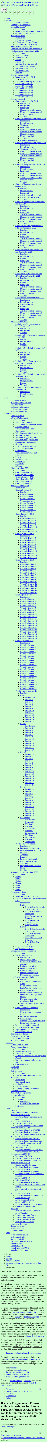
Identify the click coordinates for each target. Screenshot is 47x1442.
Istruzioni (23, 79)
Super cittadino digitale (29, 973)
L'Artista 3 (29, 831)
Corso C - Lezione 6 (28, 545)
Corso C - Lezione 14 (28, 555)
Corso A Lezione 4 (27, 499)
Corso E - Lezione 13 (28, 614)
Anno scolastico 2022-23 (20, 1128)
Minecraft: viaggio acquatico (26, 437)
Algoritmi (24, 855)
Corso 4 (23, 787)
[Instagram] (19, 14)
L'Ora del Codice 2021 (24, 90)
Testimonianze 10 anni (19, 1045)
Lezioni (23, 905)
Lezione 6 (29, 732)
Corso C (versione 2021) (24, 477)
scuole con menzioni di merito (17, 1374)
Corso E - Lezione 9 (28, 610)
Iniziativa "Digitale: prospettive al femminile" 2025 (28, 388)
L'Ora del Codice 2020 (24, 88)
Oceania (18, 444)
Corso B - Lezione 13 (28, 531)
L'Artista (18, 466)
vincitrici (13, 1368)
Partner (8, 1398)
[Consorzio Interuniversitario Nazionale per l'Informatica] (23, 1438)
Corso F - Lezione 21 (28, 673)
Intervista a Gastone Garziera (26, 1215)
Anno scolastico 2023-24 (20, 1121)
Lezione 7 (29, 706)
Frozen (18, 457)
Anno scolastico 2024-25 (20, 1115)
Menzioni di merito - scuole (25, 68)
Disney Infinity (21, 459)
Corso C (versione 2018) (24, 534)
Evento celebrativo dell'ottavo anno (28, 1141)
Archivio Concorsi (18, 99)
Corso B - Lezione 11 (28, 529)
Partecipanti (19, 62)
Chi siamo (9, 1389)
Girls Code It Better (22, 1082)
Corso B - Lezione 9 (28, 525)
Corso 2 (23, 724)
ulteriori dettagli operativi (34, 1336)
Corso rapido (25, 818)
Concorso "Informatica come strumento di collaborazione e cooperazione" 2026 (26, 50)
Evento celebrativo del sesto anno (28, 1160)
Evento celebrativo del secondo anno (29, 1195)
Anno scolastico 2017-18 (20, 1169)
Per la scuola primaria (23, 955)
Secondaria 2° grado (18, 892)
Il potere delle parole (28, 970)
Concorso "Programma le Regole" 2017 (30, 119)
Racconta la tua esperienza (21, 1093)
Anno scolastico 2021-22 (20, 1136)
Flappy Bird (20, 462)
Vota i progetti (25, 125)
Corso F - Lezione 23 (28, 678)
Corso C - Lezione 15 (28, 558)
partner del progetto (31, 1317)
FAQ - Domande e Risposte (21, 1241)
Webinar (14, 1110)
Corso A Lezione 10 (28, 505)
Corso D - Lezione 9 (28, 577)
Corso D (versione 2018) (24, 560)
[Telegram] (28, 14)
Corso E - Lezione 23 (28, 632)
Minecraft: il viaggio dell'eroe (26, 440)
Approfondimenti (17, 1040)
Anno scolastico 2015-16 (20, 1193)
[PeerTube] (15, 14)
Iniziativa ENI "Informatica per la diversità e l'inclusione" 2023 (28, 362)
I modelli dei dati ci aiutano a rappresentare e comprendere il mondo (32, 994)
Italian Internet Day (22, 1198)
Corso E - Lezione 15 (28, 617)
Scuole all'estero (17, 405)
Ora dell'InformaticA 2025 (25, 33)
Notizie (8, 1108)
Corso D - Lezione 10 (28, 579)
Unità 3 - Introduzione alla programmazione (35, 908)
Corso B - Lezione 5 (28, 520)
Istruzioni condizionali (28, 859)
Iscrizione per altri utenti (20, 411)
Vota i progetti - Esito (28, 149)
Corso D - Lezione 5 (28, 569)
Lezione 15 (29, 778)
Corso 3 (23, 752)
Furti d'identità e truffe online (31, 988)
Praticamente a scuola (23, 1032)
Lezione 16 (29, 719)
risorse (17, 1317)
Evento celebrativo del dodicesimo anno (26, 1112)
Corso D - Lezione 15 (28, 588)
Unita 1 (18, 877)
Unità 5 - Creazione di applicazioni (33, 912)
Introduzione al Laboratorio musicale (29, 424)
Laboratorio (19, 464)
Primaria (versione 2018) (20, 486)
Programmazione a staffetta (30, 866)
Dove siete (15, 1069)
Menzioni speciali (27, 136)
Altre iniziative (16, 1077)
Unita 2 (18, 879)
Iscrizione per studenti (19, 409)
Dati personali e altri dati (29, 975)
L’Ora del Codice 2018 (24, 84)
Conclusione (30, 842)
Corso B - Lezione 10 (28, 527)
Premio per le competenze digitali (28, 1143)
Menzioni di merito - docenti (26, 66)
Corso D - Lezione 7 (28, 573)
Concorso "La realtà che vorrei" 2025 (29, 298)
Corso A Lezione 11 (27, 507)
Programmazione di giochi (25, 946)
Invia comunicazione (18, 1237)
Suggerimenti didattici (19, 1239)
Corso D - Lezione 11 (28, 582)
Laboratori (19, 1099)
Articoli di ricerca (17, 1228)
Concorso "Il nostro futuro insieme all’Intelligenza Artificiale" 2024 (28, 275)
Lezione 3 (29, 700)
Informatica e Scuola (23, 40)
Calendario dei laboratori (29, 1104)
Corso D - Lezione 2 (28, 564)
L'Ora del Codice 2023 (24, 95)
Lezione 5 (29, 704)
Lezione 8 (29, 708)
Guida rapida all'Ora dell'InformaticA (29, 31)
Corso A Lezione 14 (28, 512)
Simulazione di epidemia (24, 429)
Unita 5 (18, 885)
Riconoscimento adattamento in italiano (30, 1134)
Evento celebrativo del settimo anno (29, 1150)
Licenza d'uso (11, 1396)
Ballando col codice (22, 435)
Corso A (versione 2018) (24, 490)
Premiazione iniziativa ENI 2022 (27, 1139)
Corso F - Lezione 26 (28, 684)
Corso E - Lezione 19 (28, 623)
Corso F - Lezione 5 (28, 649)
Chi (7, 398)
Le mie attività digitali (28, 986)
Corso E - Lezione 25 (28, 636)
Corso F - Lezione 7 (28, 652)
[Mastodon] (32, 14)
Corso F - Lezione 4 (28, 647)
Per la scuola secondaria (24, 977)
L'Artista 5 (29, 839)
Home (8, 18)
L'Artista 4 (29, 835)
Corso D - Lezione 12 (28, 584)
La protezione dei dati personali (27, 1025)
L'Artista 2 (29, 826)
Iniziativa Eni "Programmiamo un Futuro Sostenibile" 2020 (28, 325)
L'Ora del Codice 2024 (24, 97)
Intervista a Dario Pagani (24, 1217)
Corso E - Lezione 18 (28, 621)
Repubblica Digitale (23, 1053)
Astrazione (24, 863)
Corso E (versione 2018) (24, 595)
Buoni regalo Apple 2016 (25, 77)
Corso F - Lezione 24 (28, 680)
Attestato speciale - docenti (30, 195)
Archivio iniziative (18, 1095)
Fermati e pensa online (28, 968)
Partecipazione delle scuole (21, 403)
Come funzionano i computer (26, 1008)
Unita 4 (18, 883)
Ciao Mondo (20, 431)
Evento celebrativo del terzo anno (28, 1182)
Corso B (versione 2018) (24, 514)
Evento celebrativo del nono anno (28, 1132)
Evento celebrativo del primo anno (28, 1204)
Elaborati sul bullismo (28, 140)
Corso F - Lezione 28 (28, 689)
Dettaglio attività (31, 925)
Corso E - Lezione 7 (28, 606)
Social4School (20, 1084)
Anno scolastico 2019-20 (20, 1154)
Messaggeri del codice (19, 1224)
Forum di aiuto (16, 1244)
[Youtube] (11, 14)
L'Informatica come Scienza (26, 44)
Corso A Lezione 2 (27, 496)
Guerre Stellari (21, 451)
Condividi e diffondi (18, 1091)
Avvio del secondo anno (24, 1200)
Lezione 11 (29, 713)
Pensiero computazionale (29, 848)
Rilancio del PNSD (22, 1180)
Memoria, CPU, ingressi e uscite (32, 1021)
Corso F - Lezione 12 (28, 660)
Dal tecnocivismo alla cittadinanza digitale (28, 1000)
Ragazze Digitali (21, 1086)
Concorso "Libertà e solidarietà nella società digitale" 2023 (29, 251)
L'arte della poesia (22, 427)
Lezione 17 (29, 748)
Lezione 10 (29, 711)
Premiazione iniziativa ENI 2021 (27, 1152)
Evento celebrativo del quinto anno (28, 1167)
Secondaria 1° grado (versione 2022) (24, 872)
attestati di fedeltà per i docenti (17, 1377)
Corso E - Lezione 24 (28, 634)
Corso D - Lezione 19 (28, 593)
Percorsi (9, 413)
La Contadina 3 (31, 837)
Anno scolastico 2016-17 (20, 1178)
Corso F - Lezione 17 (28, 667)
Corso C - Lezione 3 (28, 540)
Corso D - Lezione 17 (28, 590)
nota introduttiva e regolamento (24, 1312)
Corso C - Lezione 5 (28, 542)
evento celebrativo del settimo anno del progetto (22, 1359)
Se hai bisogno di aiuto (19, 1235)
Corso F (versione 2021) (24, 483)
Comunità (9, 1043)
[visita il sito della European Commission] (4, 1440)
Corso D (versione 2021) (24, 479)
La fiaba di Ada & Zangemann (27, 1027)
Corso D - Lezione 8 (28, 575)
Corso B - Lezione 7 (28, 523)
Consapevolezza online (29, 990)
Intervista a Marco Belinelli (25, 1219)
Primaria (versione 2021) (20, 468)
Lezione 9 (29, 800)
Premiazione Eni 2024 (23, 1123)
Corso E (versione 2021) (24, 481)
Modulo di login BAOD (20, 1248)
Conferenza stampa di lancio (26, 1206)
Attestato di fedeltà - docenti (26, 64)
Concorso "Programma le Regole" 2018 (30, 143)
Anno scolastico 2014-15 (20, 1202)
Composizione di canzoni (30, 861)
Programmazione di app (24, 949)
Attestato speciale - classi (29, 197)
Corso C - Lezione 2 (28, 538)
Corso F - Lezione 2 (28, 645)
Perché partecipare (18, 36)
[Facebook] (3, 14)
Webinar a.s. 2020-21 (23, 1147)
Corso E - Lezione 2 (28, 599)
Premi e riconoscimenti (19, 1047)
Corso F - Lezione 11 (28, 658)
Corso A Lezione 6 (27, 501)
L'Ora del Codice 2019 (24, 86)
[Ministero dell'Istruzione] (11, 1435)
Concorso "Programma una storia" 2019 (30, 164)
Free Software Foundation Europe (28, 1075)
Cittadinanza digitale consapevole (23, 951)
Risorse (18, 60)
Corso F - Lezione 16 (28, 665)
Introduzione (20, 29)
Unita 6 (18, 887)
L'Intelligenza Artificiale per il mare (28, 433)
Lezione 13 (29, 715)
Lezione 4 (29, 702)
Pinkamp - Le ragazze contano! (27, 1088)
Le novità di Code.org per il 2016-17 (29, 81)
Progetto (9, 20)
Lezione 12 (29, 772)
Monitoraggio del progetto (20, 25)
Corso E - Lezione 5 (28, 604)
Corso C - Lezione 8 (28, 547)
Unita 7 (18, 890)
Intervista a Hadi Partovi (24, 1222)
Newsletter (15, 1067)
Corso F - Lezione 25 (28, 682)
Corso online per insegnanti (21, 1036)
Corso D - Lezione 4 (28, 566)
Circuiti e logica (26, 1019)
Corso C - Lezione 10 (28, 551)
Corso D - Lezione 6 (28, 571)
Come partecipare (17, 416)
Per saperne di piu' (8, 1427)
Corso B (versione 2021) (24, 475)
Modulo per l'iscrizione (19, 1250)
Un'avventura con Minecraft (26, 453)
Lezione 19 (29, 750)
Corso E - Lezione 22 (28, 630)
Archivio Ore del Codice (20, 75)
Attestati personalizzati (19, 1034)
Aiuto (8, 1233)
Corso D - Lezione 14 (28, 586)
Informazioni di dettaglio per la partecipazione (23, 1353)
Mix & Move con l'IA (23, 422)
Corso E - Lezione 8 (28, 608)
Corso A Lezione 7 (27, 503)
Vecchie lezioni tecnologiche (26, 691)
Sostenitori (19, 1106)
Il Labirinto (19, 455)
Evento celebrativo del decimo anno (29, 1126)
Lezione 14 (29, 717)
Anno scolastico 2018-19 (20, 1163)
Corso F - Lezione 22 (28, 676)
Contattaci (9, 1393)
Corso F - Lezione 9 (28, 656)
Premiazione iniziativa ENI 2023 (27, 1130)
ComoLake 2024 (21, 1064)
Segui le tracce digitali (28, 960)
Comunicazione (17, 1230)
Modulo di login (17, 1246)
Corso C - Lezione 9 (28, 549)
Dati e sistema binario (28, 1016)
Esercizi (23, 927)
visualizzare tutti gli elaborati (20, 1381)
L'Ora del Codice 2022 (24, 92)
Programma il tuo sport (24, 448)
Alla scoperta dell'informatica (26, 896)
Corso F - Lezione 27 (28, 687)
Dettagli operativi (22, 55)
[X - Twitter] (23, 14)
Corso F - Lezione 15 (28, 662)
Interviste (14, 1209)
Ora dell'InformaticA (18, 27)
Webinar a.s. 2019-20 (23, 1156)
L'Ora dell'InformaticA (19, 418)
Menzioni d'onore (22, 71)
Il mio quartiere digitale (29, 966)
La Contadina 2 (31, 833)
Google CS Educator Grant (25, 1165)
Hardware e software (28, 1023)
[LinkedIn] (7, 14)
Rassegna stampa (17, 1226)
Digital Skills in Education (25, 1051)
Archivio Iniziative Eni (19, 322)
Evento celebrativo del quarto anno (28, 1171)
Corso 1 (23, 695)
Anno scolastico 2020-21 (20, 1145)
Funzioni (23, 857)
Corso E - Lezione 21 (28, 628)
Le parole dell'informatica (20, 1038)
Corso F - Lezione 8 (28, 654)
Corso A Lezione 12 (28, 510)
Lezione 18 (29, 721)
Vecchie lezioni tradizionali (25, 844)
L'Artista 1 (29, 824)
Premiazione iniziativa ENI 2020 (27, 1158)
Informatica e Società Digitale (26, 42)
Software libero (16, 1071)
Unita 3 (18, 881)
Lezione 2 (29, 756)
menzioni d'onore (20, 1370)
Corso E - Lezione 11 (28, 612)
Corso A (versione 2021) (24, 472)
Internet (23, 868)
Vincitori (18, 73)
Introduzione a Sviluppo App (26, 442)
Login (4, 9)
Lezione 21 (29, 785)
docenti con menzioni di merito (17, 1372)
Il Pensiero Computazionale (21, 47)
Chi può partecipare (18, 400)
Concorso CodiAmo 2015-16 (26, 101)
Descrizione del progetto (20, 22)
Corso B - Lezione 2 (28, 518)
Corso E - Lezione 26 (28, 638)
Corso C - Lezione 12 (28, 553)
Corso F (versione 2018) (24, 641)
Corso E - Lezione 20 (28, 625)
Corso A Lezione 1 (27, 494)
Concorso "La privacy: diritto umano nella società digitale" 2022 (29, 227)
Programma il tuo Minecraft (25, 446)
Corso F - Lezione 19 (28, 669)
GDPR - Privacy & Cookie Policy (19, 1391)
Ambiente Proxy (21, 57)
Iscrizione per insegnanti (20, 407)
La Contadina (30, 828)
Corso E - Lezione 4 (28, 601)
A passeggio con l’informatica (26, 1029)
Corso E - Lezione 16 (28, 619)
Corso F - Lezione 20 (28, 671)
